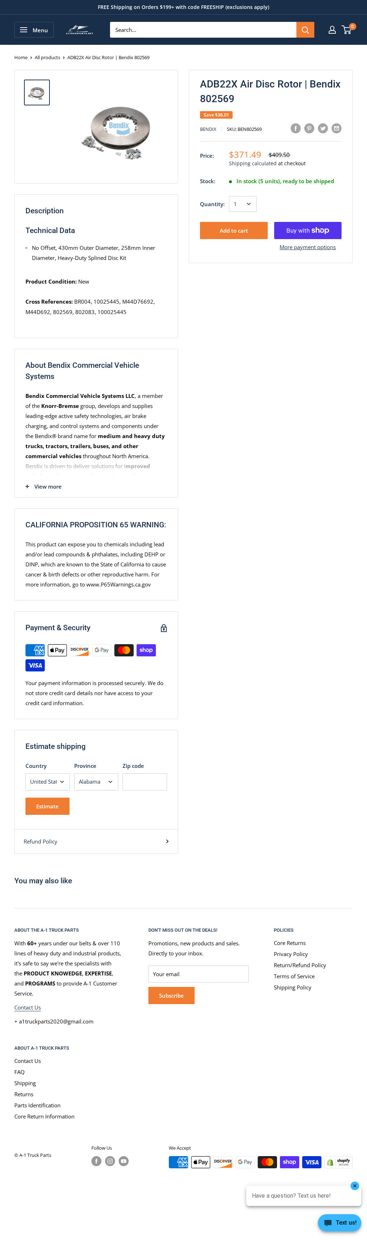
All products (47, 57)
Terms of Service (294, 976)
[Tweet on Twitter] (323, 128)
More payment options (308, 247)
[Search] (305, 30)
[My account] (332, 30)
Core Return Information (44, 1116)
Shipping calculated (253, 163)
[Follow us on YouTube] (124, 1161)
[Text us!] (339, 1225)
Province (85, 765)
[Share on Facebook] (296, 128)
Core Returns (290, 942)
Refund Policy (40, 841)
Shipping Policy (292, 987)
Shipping (25, 1083)
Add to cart (234, 230)
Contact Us (27, 1007)
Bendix (208, 129)
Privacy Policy (291, 954)
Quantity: (212, 204)
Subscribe (171, 995)
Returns (23, 1094)
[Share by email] (337, 128)
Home (21, 57)
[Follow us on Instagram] (110, 1161)
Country (36, 765)
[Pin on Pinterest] (309, 128)
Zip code (133, 765)
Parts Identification (37, 1105)
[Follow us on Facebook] (96, 1161)
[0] (346, 29)
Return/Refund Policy (300, 965)
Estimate (47, 806)
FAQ (19, 1071)
